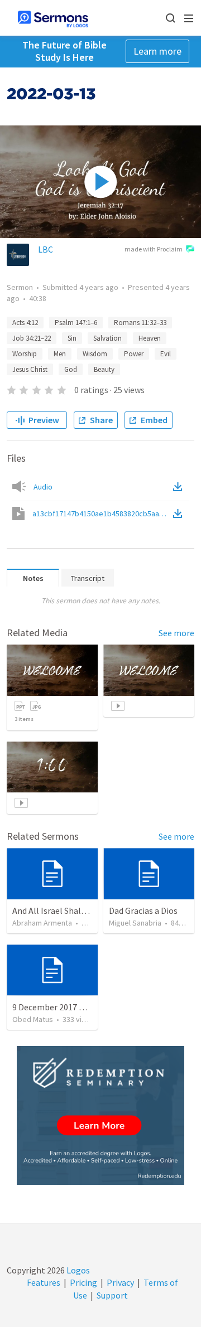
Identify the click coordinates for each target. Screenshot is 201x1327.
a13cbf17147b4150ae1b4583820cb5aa (101, 513)
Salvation (107, 338)
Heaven (149, 338)
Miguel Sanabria (135, 923)
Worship (24, 354)
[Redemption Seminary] (100, 1115)
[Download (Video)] (180, 513)
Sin (72, 338)
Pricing (83, 1282)
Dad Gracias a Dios (143, 910)
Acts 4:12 (25, 322)
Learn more (157, 51)
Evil (165, 354)
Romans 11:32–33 (140, 322)
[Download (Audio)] (180, 486)
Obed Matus (32, 1019)
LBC (45, 249)
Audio (43, 487)
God (70, 369)
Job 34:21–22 (31, 338)
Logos (77, 1270)
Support (112, 1295)
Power (133, 354)
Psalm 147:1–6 (76, 322)
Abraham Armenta (42, 923)
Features (43, 1282)
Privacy (120, 1282)
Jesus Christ (29, 369)
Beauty (104, 369)
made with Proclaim (154, 249)
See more (176, 632)
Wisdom (95, 354)
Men (60, 354)
